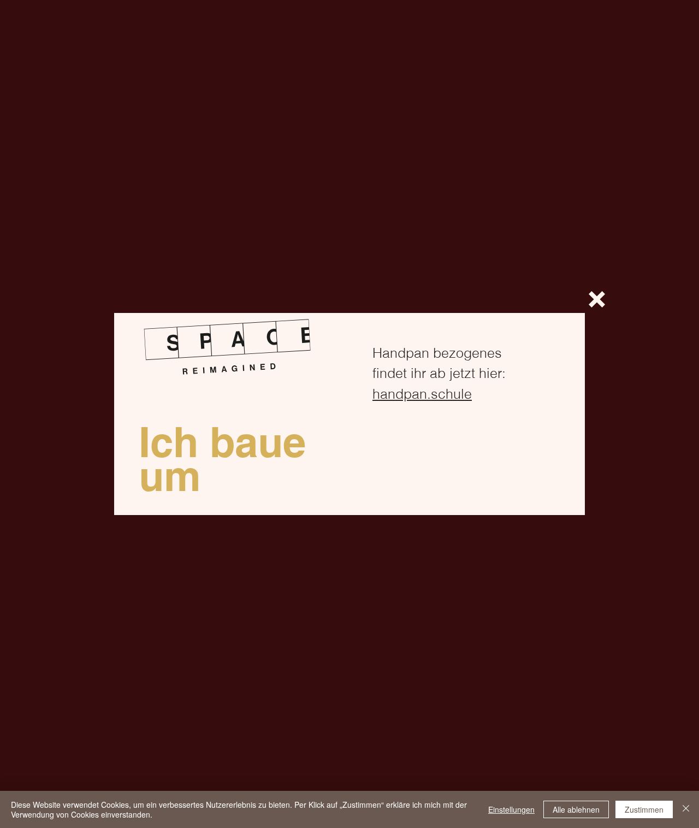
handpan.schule (422, 394)
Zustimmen (644, 809)
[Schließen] (685, 809)
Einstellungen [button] (511, 809)
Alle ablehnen (576, 809)
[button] (597, 299)
